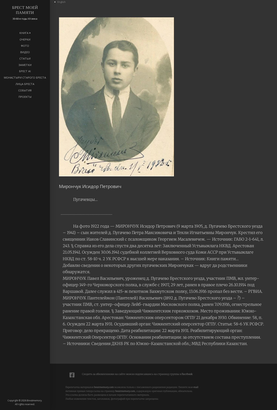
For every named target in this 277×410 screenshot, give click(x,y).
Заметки (24, 65)
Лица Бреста (24, 84)
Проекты (24, 97)
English (61, 2)
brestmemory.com (104, 387)
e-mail (194, 387)
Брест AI (25, 71)
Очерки (25, 39)
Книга (23, 33)
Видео (25, 52)
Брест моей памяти (25, 10)
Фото (25, 45)
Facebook (187, 374)
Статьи (25, 58)
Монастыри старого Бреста (25, 77)
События (24, 90)
